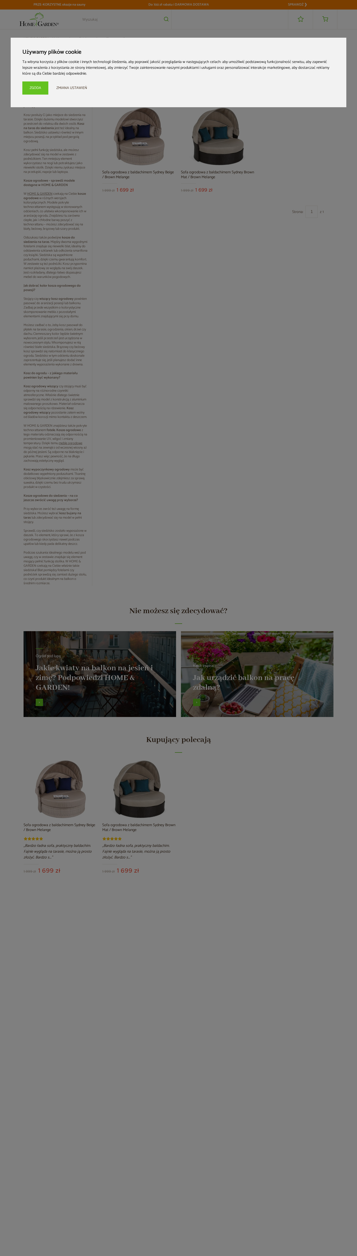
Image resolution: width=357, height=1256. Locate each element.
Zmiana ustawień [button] (71, 88)
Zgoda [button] (35, 88)
